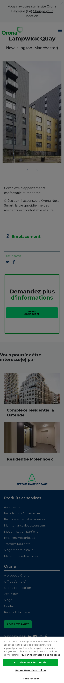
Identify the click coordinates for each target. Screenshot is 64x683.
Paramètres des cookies (30, 670)
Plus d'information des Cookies (40, 654)
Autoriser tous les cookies (31, 662)
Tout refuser (31, 678)
